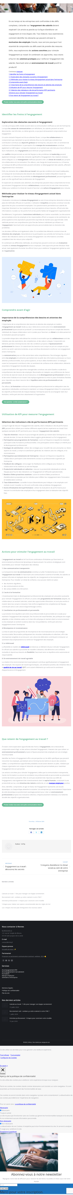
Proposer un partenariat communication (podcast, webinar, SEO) (23, 956)
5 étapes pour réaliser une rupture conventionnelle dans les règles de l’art (26, 904)
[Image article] (5, 1005)
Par (31, 821)
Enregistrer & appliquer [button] (8, 1132)
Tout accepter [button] (15, 1055)
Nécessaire (6, 1110)
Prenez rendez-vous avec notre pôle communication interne (23, 102)
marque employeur (56, 783)
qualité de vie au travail (13, 667)
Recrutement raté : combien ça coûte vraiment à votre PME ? (22, 897)
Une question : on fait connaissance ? (15, 402)
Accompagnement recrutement (13, 972)
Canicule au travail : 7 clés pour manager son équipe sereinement (23, 894)
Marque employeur (8, 975)
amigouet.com (46, 1042)
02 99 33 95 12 (7, 931)
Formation (5, 974)
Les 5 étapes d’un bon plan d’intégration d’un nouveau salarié (22, 908)
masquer (19, 71)
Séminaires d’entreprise (9, 977)
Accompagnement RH (9, 970)
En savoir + (4, 1066)
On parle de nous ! (8, 949)
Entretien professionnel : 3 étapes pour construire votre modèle (23, 901)
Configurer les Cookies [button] (8, 1058)
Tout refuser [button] (4, 1055)
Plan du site (6, 993)
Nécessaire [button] (4, 1108)
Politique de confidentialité (10, 990)
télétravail (25, 647)
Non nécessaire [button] (5, 1121)
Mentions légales (7, 988)
